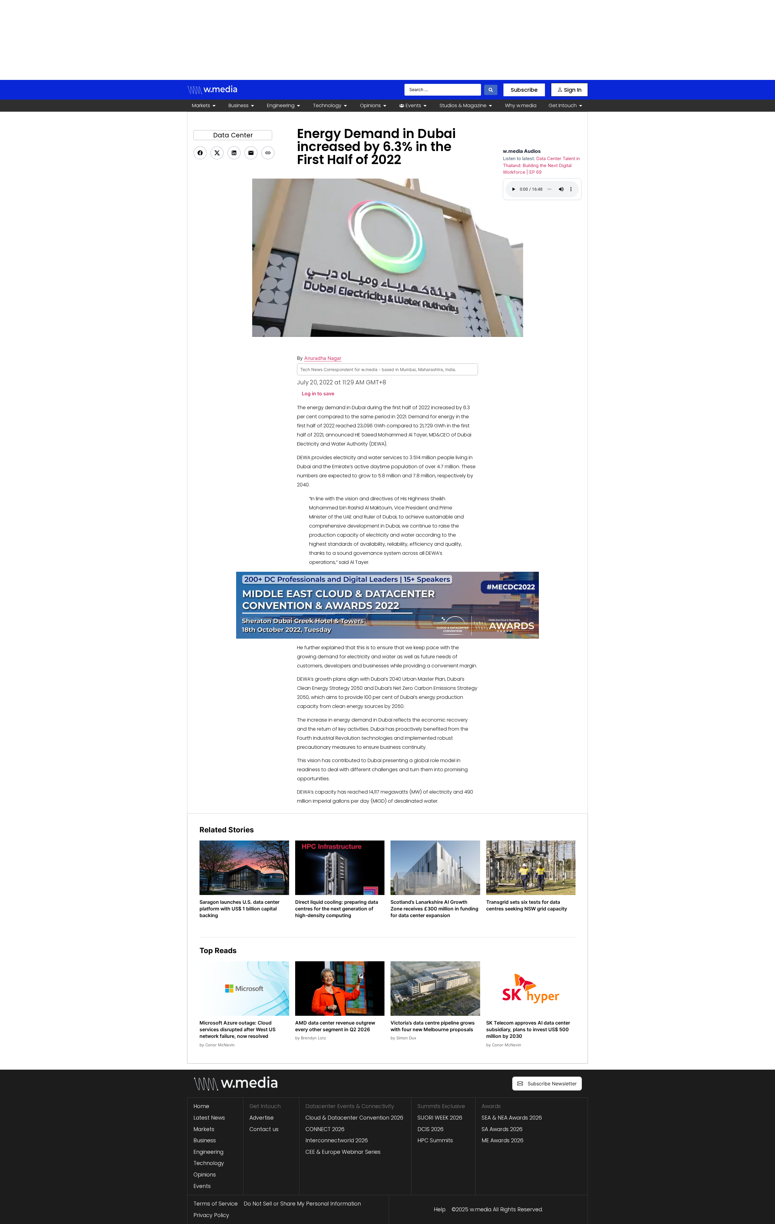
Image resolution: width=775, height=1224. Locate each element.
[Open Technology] (345, 105)
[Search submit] (490, 90)
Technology (208, 1163)
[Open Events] (425, 105)
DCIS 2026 (430, 1129)
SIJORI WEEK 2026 (439, 1117)
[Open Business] (252, 105)
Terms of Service (215, 1203)
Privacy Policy (211, 1215)
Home (201, 1106)
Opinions (204, 1174)
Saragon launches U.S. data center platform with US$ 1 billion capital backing (239, 909)
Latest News (209, 1117)
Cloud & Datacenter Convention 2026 (354, 1117)
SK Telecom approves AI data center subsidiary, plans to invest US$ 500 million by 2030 (528, 1029)
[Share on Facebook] (200, 153)
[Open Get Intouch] (580, 105)
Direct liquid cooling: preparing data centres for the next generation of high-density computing (336, 909)
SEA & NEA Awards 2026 (512, 1117)
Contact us (264, 1129)
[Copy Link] (268, 153)
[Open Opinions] (384, 105)
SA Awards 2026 (502, 1129)
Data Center (233, 135)
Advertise (261, 1117)
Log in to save (318, 393)
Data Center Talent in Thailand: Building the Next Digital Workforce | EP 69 (541, 165)
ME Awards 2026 (502, 1140)
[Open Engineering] (298, 105)
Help (440, 1209)
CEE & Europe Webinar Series (343, 1152)
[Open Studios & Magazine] (490, 105)
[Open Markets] (214, 105)
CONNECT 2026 (325, 1129)
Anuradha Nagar (322, 358)
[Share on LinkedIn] (234, 153)
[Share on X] (217, 153)
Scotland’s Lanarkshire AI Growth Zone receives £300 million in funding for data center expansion (434, 909)
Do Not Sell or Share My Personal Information (302, 1203)
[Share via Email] (251, 153)
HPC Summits (435, 1140)
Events (202, 1186)
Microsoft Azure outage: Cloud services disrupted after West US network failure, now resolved (237, 1029)
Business (204, 1140)
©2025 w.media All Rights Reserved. (497, 1209)
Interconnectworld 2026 (336, 1140)
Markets (203, 1129)
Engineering (208, 1152)
